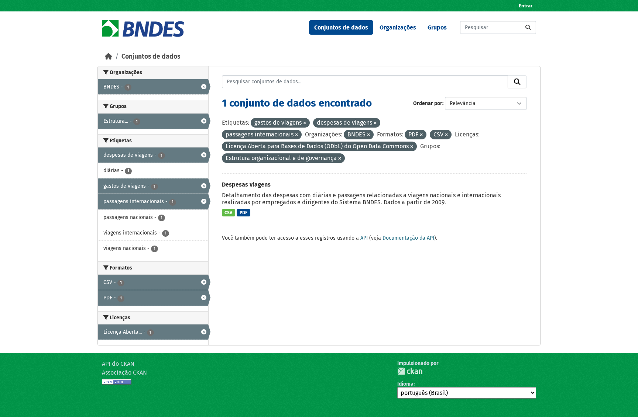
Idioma (405, 384)
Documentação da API (408, 238)
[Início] (108, 56)
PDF (243, 212)
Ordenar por (427, 103)
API (364, 238)
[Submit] (528, 27)
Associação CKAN (124, 372)
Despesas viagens (246, 184)
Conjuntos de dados (341, 27)
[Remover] (304, 123)
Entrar (525, 5)
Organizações (398, 27)
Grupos (437, 27)
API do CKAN (118, 363)
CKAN (409, 371)
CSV (228, 212)
